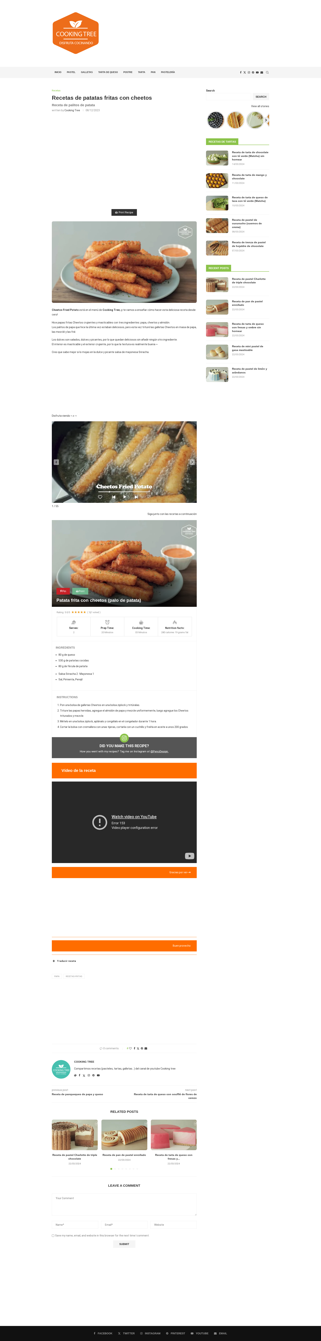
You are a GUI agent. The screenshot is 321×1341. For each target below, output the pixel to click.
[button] (56, 462)
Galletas (87, 72)
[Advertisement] (197, 33)
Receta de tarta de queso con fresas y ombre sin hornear (248, 327)
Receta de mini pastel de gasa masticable (247, 348)
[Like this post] (130, 1048)
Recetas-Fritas (74, 976)
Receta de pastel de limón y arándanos (249, 370)
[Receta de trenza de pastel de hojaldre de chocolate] (217, 248)
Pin (64, 591)
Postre (127, 72)
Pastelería (168, 72)
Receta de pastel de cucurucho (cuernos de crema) (247, 223)
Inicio (58, 72)
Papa (56, 976)
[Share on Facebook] (134, 1048)
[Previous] (209, 120)
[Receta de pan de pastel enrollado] (124, 1135)
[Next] (266, 120)
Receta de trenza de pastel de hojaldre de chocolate (249, 244)
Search (210, 90)
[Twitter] (244, 72)
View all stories (260, 106)
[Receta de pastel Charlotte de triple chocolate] (75, 1135)
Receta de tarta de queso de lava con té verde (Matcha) (250, 199)
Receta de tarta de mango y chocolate (249, 176)
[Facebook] (240, 72)
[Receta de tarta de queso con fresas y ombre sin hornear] (174, 1135)
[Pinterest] (253, 72)
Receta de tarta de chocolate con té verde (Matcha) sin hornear (250, 156)
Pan (153, 72)
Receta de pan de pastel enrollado (124, 1154)
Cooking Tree (72, 110)
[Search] (267, 72)
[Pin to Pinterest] (142, 1048)
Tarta (141, 72)
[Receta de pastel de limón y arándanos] (217, 374)
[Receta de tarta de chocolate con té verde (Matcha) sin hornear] (217, 158)
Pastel (71, 72)
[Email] (261, 72)
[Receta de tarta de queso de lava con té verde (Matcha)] (217, 203)
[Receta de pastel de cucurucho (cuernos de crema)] (217, 225)
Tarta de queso (108, 72)
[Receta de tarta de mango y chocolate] (217, 180)
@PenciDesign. (159, 751)
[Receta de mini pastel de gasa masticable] (217, 352)
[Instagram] (249, 72)
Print (82, 591)
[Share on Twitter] (138, 1048)
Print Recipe (126, 212)
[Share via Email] (146, 1048)
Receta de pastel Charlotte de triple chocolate (249, 280)
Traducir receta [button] (66, 961)
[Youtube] (257, 72)
